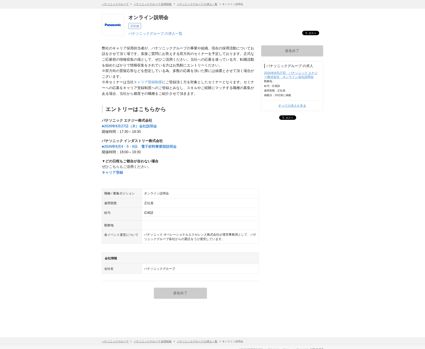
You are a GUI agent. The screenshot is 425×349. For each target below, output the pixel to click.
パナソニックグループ (115, 4)
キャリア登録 (112, 172)
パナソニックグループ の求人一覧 (197, 4)
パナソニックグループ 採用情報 (153, 4)
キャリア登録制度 (148, 82)
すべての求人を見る (292, 105)
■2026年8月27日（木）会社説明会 (129, 126)
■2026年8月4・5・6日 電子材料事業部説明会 (139, 146)
